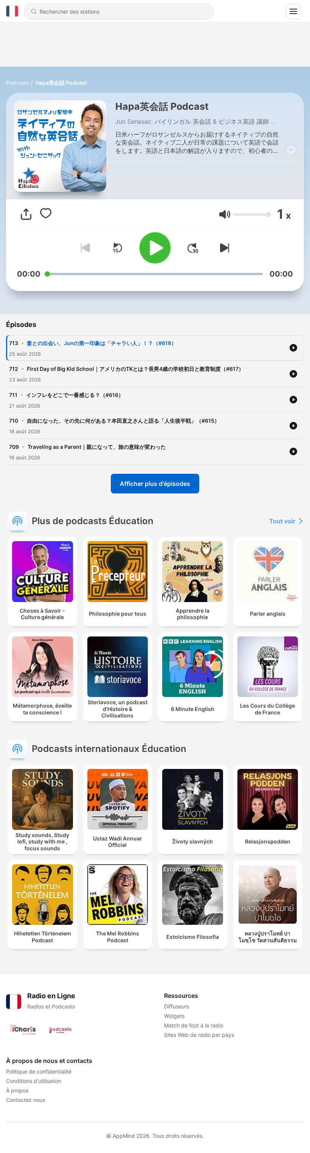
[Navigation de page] (293, 11)
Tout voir (282, 521)
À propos (17, 1090)
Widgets (174, 1016)
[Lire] (155, 248)
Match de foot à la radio (193, 1025)
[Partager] (26, 214)
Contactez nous (25, 1100)
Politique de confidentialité (38, 1071)
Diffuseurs (176, 1006)
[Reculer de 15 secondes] (117, 248)
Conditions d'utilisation (33, 1081)
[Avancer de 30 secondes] (192, 248)
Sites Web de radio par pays (199, 1035)
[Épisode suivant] (223, 248)
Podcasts (17, 82)
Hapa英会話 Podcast (61, 82)
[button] (224, 214)
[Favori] (45, 214)
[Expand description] (291, 150)
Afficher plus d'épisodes (155, 483)
